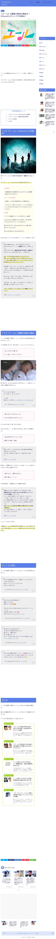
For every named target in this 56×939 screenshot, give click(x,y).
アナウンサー (44, 54)
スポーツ (43, 65)
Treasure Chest (6, 3)
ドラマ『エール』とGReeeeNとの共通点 (19, 114)
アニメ (42, 57)
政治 (42, 72)
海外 (42, 76)
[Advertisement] (18, 60)
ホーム (32, 2)
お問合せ (38, 2)
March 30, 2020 (20, 642)
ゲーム (42, 61)
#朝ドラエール (22, 400)
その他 (42, 50)
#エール (16, 400)
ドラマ (2, 10)
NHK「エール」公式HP (13, 295)
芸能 (42, 80)
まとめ (10, 121)
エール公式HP (11, 459)
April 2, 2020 (23, 589)
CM (42, 43)
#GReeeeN (29, 400)
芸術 (42, 83)
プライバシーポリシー (48, 2)
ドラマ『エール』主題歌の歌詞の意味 (18, 116)
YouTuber (43, 46)
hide (23, 111)
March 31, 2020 (19, 404)
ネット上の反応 (13, 119)
